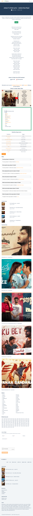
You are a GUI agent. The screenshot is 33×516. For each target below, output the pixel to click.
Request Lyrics (4, 498)
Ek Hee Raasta (8, 141)
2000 (5, 421)
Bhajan (3, 394)
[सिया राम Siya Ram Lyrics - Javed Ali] (3, 204)
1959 (9, 424)
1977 (26, 422)
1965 (24, 423)
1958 (11, 424)
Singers (3, 491)
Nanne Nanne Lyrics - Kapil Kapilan (7, 290)
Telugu (29, 505)
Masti (17, 404)
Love (5, 124)
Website (24, 435)
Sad (16, 411)
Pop (3, 409)
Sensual (3, 412)
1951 (26, 424)
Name (3, 435)
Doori (8, 151)
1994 (17, 421)
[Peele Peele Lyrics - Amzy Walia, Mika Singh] (3, 208)
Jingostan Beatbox (8, 148)
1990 (26, 421)
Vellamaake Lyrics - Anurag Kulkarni (7, 257)
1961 (4, 424)
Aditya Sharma (7, 120)
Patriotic (17, 406)
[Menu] (29, 1)
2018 (22, 418)
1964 (26, 423)
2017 (24, 418)
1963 (28, 423)
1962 (2, 424)
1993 (20, 421)
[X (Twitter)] (3, 459)
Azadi (8, 146)
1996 (13, 421)
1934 (7, 427)
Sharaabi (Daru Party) (20, 412)
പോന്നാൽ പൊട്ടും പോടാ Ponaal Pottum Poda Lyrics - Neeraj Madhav (12, 323)
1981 (17, 422)
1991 (24, 421)
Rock (3, 411)
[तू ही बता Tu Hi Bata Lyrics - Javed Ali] (3, 216)
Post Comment (4, 452)
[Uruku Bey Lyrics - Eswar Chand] (16, 340)
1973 (7, 423)
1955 (17, 424)
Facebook (13, 85)
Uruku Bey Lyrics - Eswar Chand (6, 356)
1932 (11, 427)
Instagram (25, 85)
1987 (4, 422)
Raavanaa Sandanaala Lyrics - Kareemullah (8, 389)
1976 (28, 422)
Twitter (20, 85)
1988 (2, 422)
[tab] (16, 22)
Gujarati (21, 506)
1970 (13, 423)
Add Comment (4, 438)
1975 (2, 423)
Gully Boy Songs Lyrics (16, 132)
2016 (26, 418)
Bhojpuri (17, 506)
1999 (7, 421)
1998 (9, 421)
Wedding (3, 404)
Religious (17, 410)
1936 (2, 427)
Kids (3, 403)
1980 (20, 422)
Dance (3, 397)
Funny (3, 400)
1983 (13, 422)
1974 (4, 423)
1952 (24, 424)
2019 (20, 418)
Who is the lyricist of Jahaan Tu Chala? (9, 176)
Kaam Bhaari (23, 141)
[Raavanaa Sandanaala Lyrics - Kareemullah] (16, 373)
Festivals (17, 398)
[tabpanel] (16, 48)
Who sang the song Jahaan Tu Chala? (9, 165)
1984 (11, 422)
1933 (9, 427)
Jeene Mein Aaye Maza (8, 139)
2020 (17, 418)
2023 (11, 418)
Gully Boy (6, 113)
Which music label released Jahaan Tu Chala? (10, 188)
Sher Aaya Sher (8, 136)
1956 (15, 424)
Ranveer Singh (23, 151)
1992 (22, 421)
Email (13, 435)
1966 (22, 423)
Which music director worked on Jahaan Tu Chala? (11, 182)
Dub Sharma (23, 137)
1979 (22, 422)
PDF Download (20, 79)
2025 (7, 418)
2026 (5, 418)
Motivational (4, 405)
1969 (15, 423)
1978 (24, 422)
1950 (28, 424)
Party (3, 406)
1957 (13, 424)
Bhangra (17, 394)
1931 (13, 427)
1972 (9, 423)
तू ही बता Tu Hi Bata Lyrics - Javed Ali (12, 480)
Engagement (4, 398)
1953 (22, 424)
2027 (2, 418)
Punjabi (7, 506)
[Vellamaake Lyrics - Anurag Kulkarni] (16, 240)
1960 (7, 424)
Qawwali (17, 409)
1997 (11, 421)
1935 (5, 427)
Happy (17, 400)
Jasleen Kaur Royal (8, 115)
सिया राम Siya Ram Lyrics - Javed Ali (15, 203)
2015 (28, 418)
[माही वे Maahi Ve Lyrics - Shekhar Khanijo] (3, 212)
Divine (23, 136)
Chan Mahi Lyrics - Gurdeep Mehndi (15, 220)
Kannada (10, 506)
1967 (20, 423)
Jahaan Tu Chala (8, 144)
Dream (17, 397)
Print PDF (13, 79)
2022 (13, 418)
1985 (9, 422)
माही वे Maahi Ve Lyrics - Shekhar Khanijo (12, 476)
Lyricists (3, 493)
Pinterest (17, 85)
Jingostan (8, 137)
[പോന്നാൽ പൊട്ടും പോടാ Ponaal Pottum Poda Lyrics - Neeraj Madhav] (16, 307)
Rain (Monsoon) (5, 410)
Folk (3, 399)
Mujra (17, 405)
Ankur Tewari (23, 139)
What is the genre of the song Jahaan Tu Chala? (11, 194)
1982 (15, 422)
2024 (9, 418)
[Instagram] (4, 459)
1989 (28, 421)
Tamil (5, 506)
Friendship (18, 399)
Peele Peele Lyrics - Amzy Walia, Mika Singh (16, 207)
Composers (4, 492)
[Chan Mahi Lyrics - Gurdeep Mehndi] (3, 221)
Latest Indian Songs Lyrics (15, 514)
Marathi (14, 506)
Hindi (2, 506)
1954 (20, 424)
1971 (11, 423)
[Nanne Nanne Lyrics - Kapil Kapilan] (16, 273)
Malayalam (25, 505)
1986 (7, 422)
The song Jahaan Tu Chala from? (8, 159)
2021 (15, 418)
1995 (15, 421)
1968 (17, 423)
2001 (2, 421)
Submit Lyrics (4, 499)
